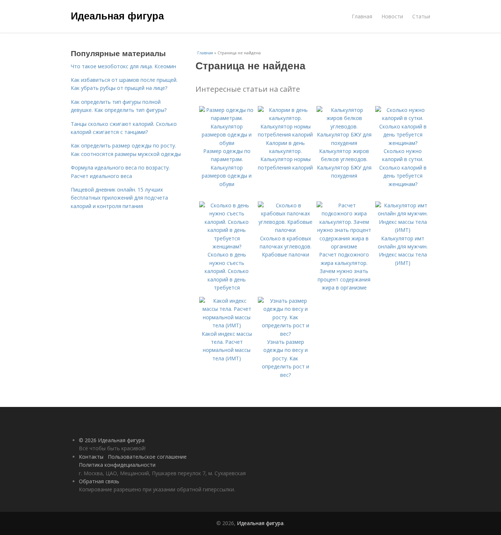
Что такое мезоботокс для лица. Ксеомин (123, 66)
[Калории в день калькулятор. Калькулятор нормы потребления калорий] (285, 134)
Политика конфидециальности (117, 464)
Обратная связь (99, 481)
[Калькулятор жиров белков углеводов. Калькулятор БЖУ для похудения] (344, 142)
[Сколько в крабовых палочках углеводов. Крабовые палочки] (285, 229)
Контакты (91, 456)
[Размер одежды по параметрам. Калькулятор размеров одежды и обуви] (226, 142)
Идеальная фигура (117, 15)
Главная (362, 16)
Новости (392, 16)
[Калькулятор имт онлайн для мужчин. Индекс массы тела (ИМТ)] (402, 229)
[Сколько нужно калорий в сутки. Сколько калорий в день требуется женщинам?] (402, 142)
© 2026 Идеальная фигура (112, 440)
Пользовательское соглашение (147, 456)
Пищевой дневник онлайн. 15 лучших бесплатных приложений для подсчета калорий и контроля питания (119, 198)
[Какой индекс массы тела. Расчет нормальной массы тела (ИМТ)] (226, 325)
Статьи (421, 16)
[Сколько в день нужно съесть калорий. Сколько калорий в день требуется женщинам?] (226, 246)
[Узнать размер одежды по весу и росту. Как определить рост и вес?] (285, 333)
